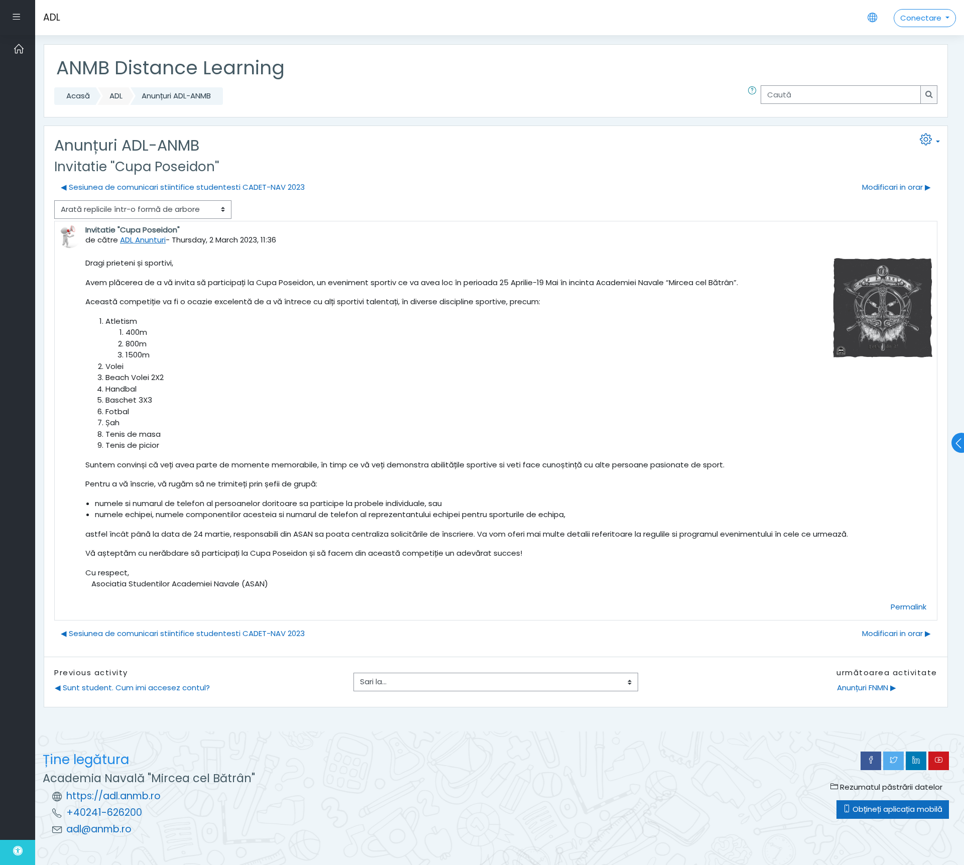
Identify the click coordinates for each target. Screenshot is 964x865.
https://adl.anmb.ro (113, 796)
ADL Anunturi (143, 239)
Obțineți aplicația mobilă (896, 809)
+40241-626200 (104, 812)
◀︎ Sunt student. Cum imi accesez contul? (132, 687)
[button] (754, 96)
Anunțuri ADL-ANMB (176, 95)
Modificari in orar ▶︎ (896, 187)
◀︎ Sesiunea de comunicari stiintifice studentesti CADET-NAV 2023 (183, 187)
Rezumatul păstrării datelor (890, 787)
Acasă (78, 95)
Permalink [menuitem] (908, 606)
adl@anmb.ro (99, 829)
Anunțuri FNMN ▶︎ (866, 687)
